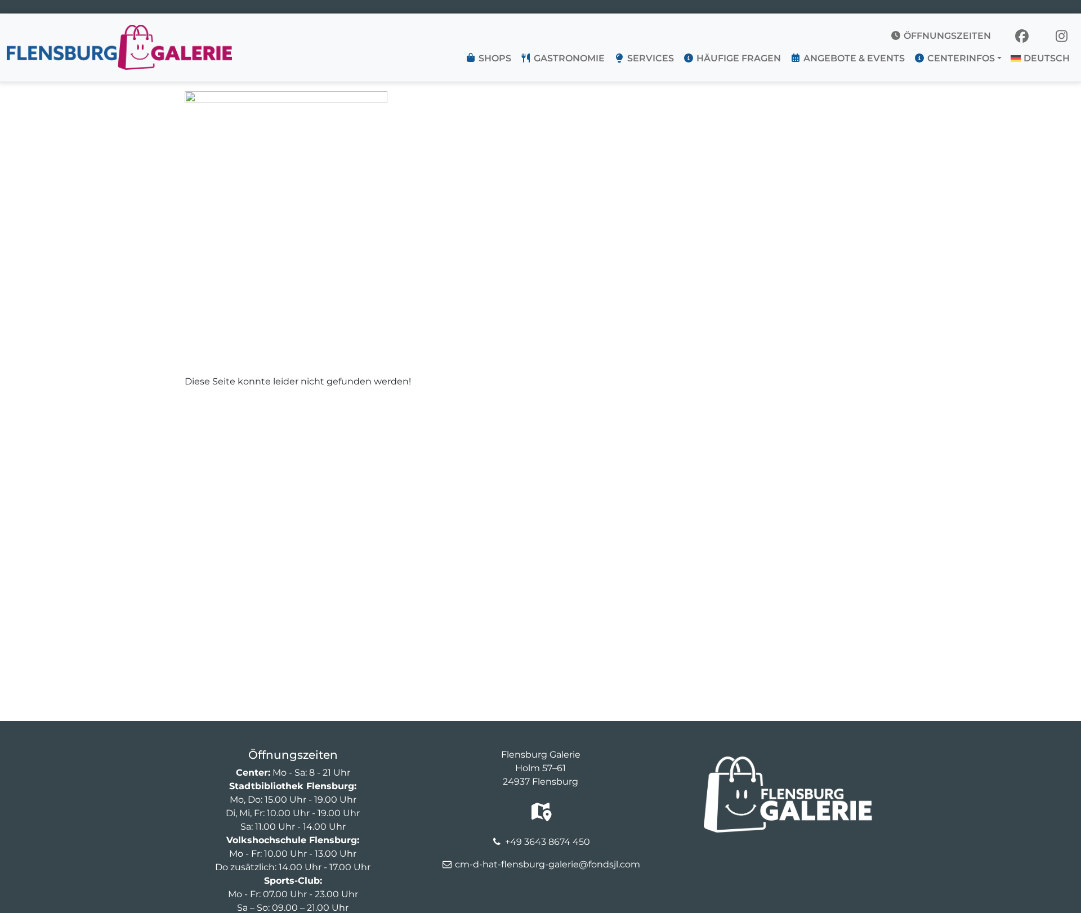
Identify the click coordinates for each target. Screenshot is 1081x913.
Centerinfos (960, 58)
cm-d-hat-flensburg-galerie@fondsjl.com (547, 864)
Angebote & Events (853, 58)
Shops (493, 58)
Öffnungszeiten (946, 35)
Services (649, 58)
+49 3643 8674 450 (547, 841)
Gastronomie (568, 58)
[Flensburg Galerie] (119, 31)
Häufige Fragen (737, 58)
